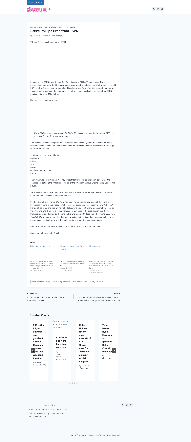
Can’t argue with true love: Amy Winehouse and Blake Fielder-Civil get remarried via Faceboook (99, 297)
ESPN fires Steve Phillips (40, 282)
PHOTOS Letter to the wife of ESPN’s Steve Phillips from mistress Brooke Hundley (73, 263)
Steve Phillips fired (80, 282)
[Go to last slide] (33, 350)
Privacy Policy (35, 2)
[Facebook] (154, 9)
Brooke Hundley (37, 27)
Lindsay (38, 362)
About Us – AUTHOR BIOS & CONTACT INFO (49, 409)
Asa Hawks (36, 36)
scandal (48, 27)
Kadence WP (114, 435)
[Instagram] (162, 9)
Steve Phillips (69, 27)
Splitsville (57, 27)
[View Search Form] (50, 9)
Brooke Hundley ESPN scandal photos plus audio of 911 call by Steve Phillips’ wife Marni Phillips (42, 263)
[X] (158, 9)
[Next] (114, 350)
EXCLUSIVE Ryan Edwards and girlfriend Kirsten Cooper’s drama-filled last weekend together (38, 342)
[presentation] (62, 326)
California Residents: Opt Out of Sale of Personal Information (45, 415)
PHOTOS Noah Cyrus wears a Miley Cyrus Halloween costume (45, 297)
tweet (99, 91)
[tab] (69, 383)
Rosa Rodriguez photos (61, 282)
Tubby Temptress (96, 282)
